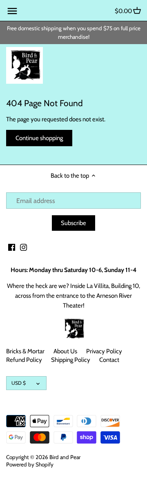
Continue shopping (39, 138)
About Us (65, 351)
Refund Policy (24, 360)
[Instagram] (23, 247)
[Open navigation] (12, 11)
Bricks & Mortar (25, 351)
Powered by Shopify (29, 464)
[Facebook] (11, 247)
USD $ (18, 383)
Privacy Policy (104, 351)
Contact (109, 360)
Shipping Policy (70, 360)
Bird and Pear (64, 457)
